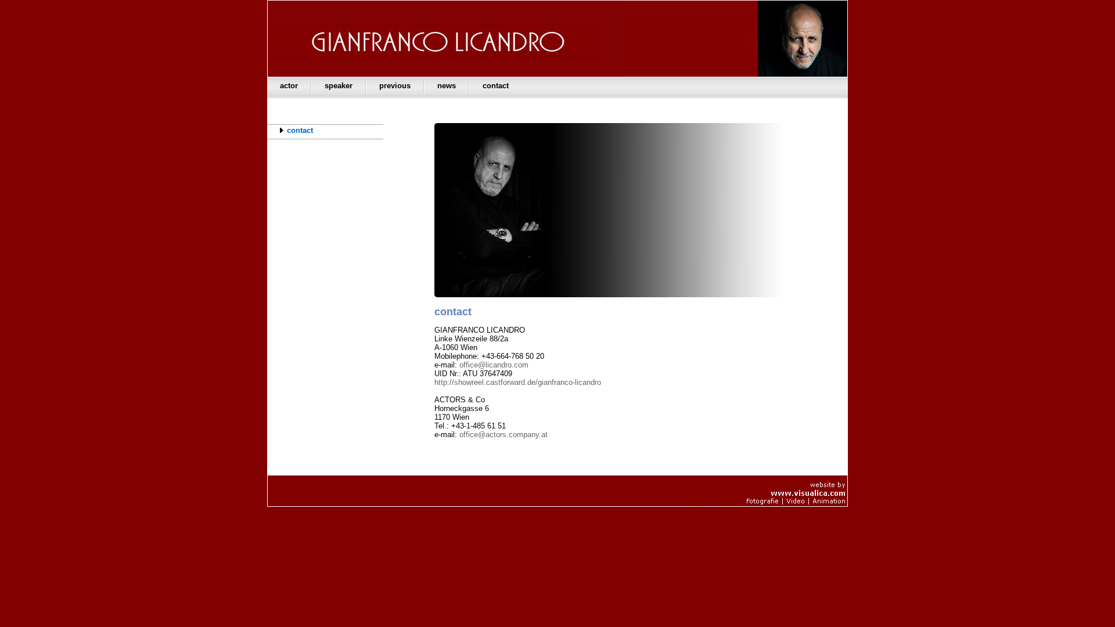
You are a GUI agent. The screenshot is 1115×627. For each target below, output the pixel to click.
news (446, 85)
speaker (339, 85)
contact (496, 85)
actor (289, 85)
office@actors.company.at (503, 434)
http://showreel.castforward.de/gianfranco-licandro (517, 382)
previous (395, 85)
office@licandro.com (493, 365)
